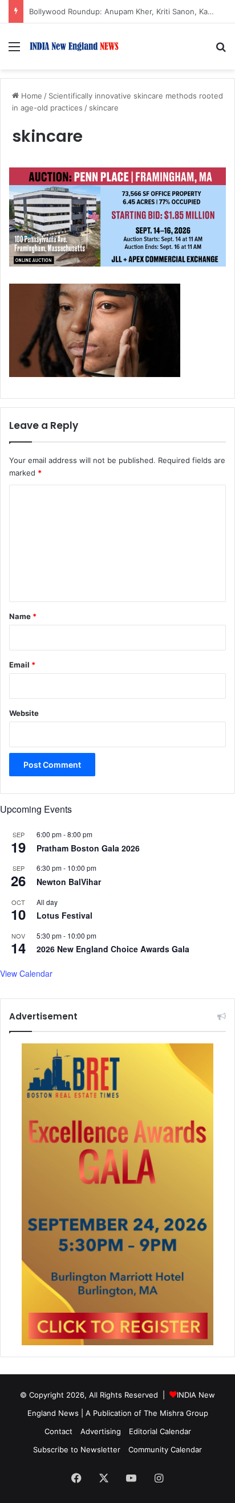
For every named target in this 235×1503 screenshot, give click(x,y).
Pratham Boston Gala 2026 (88, 848)
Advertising (100, 1431)
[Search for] (220, 50)
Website (24, 713)
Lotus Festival (64, 915)
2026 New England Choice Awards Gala (113, 949)
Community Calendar (165, 1449)
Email (22, 664)
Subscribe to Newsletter (76, 1449)
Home (30, 95)
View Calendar (26, 973)
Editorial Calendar (160, 1431)
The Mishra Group (176, 1413)
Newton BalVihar (69, 881)
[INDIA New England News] (74, 46)
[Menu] (14, 50)
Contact (58, 1431)
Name (23, 616)
